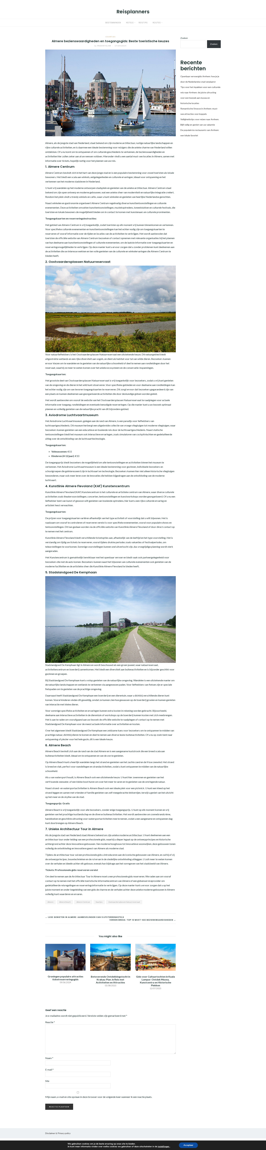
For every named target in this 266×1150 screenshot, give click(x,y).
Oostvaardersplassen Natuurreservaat (124, 902)
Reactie (50, 1022)
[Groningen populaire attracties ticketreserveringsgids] (65, 956)
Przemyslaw (103, 46)
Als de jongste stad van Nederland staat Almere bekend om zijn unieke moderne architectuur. (93, 835)
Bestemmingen (113, 22)
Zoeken (184, 38)
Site (47, 1080)
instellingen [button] (164, 1146)
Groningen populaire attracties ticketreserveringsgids (65, 978)
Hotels (130, 22)
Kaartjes (110, 37)
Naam (49, 1058)
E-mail (49, 1069)
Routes (157, 22)
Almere (50, 902)
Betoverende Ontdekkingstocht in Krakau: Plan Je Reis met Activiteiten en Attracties (110, 979)
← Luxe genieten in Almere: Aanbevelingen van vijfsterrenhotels (84, 917)
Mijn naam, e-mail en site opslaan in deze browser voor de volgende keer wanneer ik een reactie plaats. (98, 1096)
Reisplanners (133, 11)
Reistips (143, 22)
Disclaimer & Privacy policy (58, 1133)
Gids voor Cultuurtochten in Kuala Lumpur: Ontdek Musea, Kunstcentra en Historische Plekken (155, 981)
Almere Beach (65, 902)
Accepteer (188, 1145)
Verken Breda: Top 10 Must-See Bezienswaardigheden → (142, 920)
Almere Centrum (83, 902)
